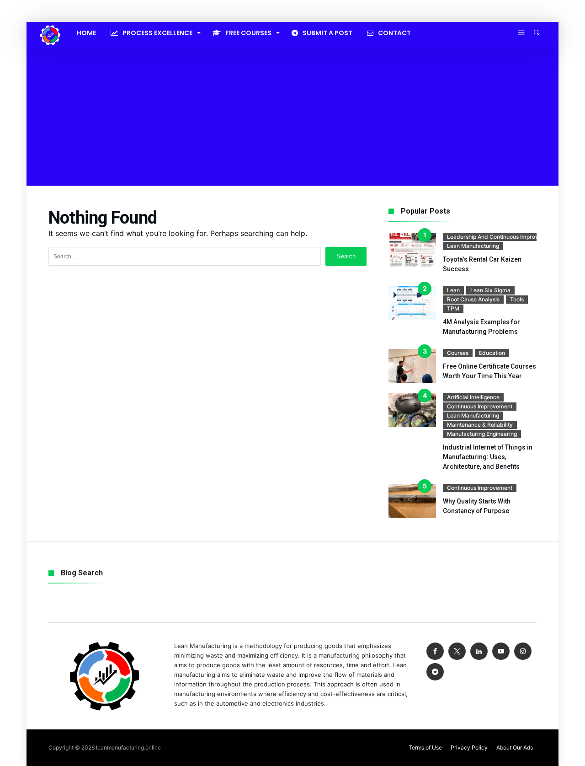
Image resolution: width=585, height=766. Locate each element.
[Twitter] (457, 651)
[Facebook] (435, 651)
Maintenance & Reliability (480, 424)
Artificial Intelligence (473, 397)
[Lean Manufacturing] (50, 25)
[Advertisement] (292, 117)
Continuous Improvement (479, 406)
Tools (517, 299)
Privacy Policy (469, 747)
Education (492, 352)
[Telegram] (435, 672)
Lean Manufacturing (473, 245)
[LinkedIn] (479, 651)
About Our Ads (514, 747)
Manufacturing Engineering (482, 433)
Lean (453, 290)
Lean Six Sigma (490, 290)
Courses (457, 352)
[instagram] (523, 651)
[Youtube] (501, 651)
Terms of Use (425, 747)
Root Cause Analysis (473, 299)
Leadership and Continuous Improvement (501, 236)
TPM (453, 308)
